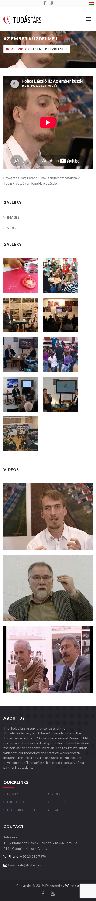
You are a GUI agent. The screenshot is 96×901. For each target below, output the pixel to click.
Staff (56, 810)
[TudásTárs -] (22, 19)
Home (10, 49)
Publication (17, 802)
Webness (72, 885)
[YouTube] (51, 3)
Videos (23, 49)
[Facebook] (44, 3)
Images (13, 217)
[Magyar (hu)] (91, 3)
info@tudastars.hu (32, 865)
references (62, 802)
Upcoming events (22, 810)
